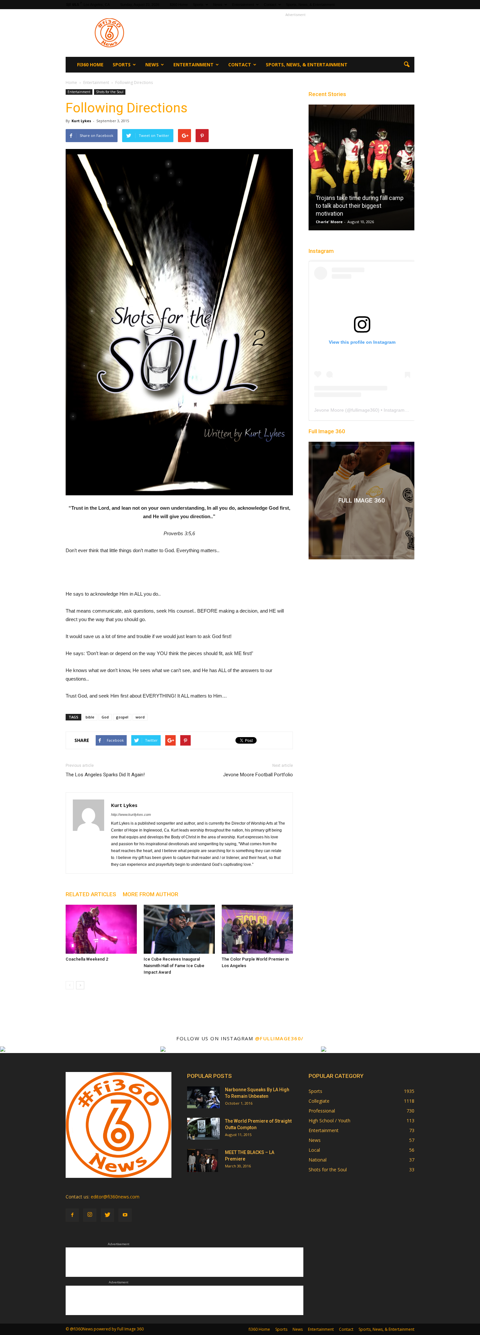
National (318, 1160)
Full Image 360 (327, 431)
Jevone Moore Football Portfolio (258, 775)
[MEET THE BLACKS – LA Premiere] (202, 1160)
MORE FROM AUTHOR (150, 894)
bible (90, 717)
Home (71, 82)
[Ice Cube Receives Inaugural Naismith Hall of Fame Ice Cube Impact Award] (179, 929)
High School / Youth (329, 1120)
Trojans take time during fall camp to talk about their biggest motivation (360, 205)
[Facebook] (72, 1215)
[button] (406, 65)
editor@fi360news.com (115, 1197)
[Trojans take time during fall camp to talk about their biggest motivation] (361, 170)
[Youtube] (125, 1215)
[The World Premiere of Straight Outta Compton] (203, 1129)
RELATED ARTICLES (91, 894)
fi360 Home (179, 5)
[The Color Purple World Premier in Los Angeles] (257, 929)
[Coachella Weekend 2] (101, 929)
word (140, 717)
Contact (270, 5)
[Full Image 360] (361, 500)
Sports (198, 5)
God (105, 717)
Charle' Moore (329, 221)
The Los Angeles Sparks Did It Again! (105, 775)
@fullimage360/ (279, 1038)
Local (314, 1150)
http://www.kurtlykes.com (131, 814)
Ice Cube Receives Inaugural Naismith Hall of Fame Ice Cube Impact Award (174, 966)
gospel (122, 717)
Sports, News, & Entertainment (310, 5)
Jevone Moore (329, 410)
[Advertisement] (295, 33)
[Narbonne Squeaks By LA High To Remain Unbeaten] (203, 1097)
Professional (322, 1111)
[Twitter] (107, 1215)
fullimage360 (364, 410)
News (217, 5)
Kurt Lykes (81, 120)
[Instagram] (89, 1215)
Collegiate (319, 1101)
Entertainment (243, 5)
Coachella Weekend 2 (87, 959)
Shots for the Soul (109, 92)
